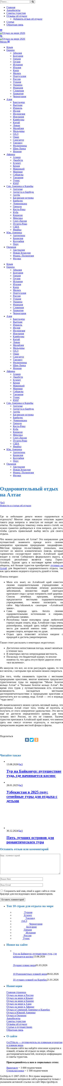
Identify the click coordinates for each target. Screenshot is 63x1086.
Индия (16, 111)
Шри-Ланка (19, 148)
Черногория (19, 96)
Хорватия (18, 93)
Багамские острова (23, 197)
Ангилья (17, 189)
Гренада (17, 206)
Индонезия (19, 113)
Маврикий (19, 168)
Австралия (19, 250)
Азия (9, 99)
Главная (10, 7)
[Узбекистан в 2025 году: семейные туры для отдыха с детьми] (14, 782)
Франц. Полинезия (23, 255)
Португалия (19, 76)
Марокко (18, 171)
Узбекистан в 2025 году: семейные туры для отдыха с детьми (31, 796)
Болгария (18, 56)
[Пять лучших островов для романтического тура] (23, 828)
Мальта (17, 73)
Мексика (18, 218)
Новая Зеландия (22, 252)
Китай (16, 122)
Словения (18, 90)
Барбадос (18, 200)
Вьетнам (17, 105)
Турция (17, 82)
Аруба (16, 195)
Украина (17, 84)
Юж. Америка (14, 232)
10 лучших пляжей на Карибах (30, 979)
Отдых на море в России (20, 995)
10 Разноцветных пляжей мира (30, 974)
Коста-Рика (19, 209)
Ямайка (17, 229)
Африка (10, 154)
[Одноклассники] (36, 740)
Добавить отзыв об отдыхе (27, 19)
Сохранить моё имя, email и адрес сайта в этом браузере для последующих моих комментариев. (27, 892)
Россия (17, 79)
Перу (16, 244)
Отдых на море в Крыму (19, 998)
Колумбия (18, 241)
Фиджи (17, 258)
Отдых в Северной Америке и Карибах (28, 1009)
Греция (17, 58)
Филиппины (20, 145)
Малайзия (18, 128)
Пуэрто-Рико (20, 223)
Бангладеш (19, 102)
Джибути (18, 160)
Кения (16, 166)
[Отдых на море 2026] (12, 33)
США (16, 226)
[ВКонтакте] (27, 740)
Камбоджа (18, 119)
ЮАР (16, 183)
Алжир (17, 157)
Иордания (18, 116)
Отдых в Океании (16, 1015)
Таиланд (17, 142)
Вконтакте (12, 1067)
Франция (18, 87)
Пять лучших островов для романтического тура (30, 840)
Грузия (16, 61)
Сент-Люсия (20, 221)
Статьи (10, 21)
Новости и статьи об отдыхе (15, 505)
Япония (17, 151)
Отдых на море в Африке (20, 1006)
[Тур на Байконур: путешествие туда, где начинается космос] (15, 761)
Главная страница (16, 992)
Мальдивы (19, 131)
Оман (16, 137)
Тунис (16, 180)
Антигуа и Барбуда (23, 192)
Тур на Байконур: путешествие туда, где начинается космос (33, 773)
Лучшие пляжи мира (24, 965)
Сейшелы (18, 174)
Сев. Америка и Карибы (19, 186)
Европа (10, 50)
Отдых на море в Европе (20, 1001)
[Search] (1, 36)
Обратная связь (14, 24)
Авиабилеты (13, 10)
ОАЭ (15, 134)
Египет (17, 163)
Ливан (16, 125)
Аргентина (19, 235)
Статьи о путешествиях (19, 1027)
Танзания (18, 177)
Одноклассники (15, 1070)
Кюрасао (18, 215)
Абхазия (17, 53)
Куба (15, 212)
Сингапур (18, 140)
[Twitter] (32, 740)
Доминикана (20, 203)
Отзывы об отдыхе (16, 16)
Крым (9, 47)
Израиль (17, 108)
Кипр (16, 70)
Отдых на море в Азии (19, 1004)
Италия (17, 67)
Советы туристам (16, 13)
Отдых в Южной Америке (21, 1012)
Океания (11, 247)
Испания (18, 64)
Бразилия (18, 238)
